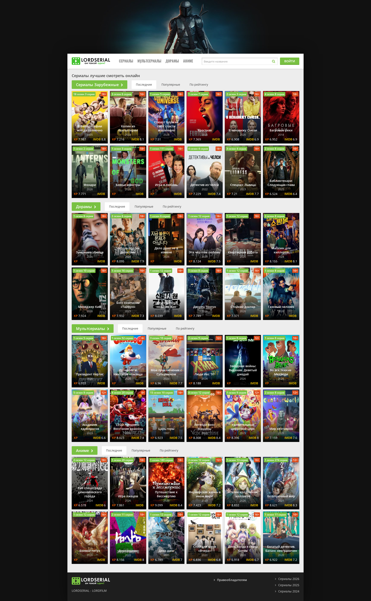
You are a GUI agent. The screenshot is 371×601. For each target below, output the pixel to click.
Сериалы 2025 (288, 585)
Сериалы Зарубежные (97, 84)
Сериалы (126, 61)
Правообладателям (232, 580)
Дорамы (172, 61)
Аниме (188, 61)
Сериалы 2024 (288, 591)
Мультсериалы (149, 61)
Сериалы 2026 (288, 579)
